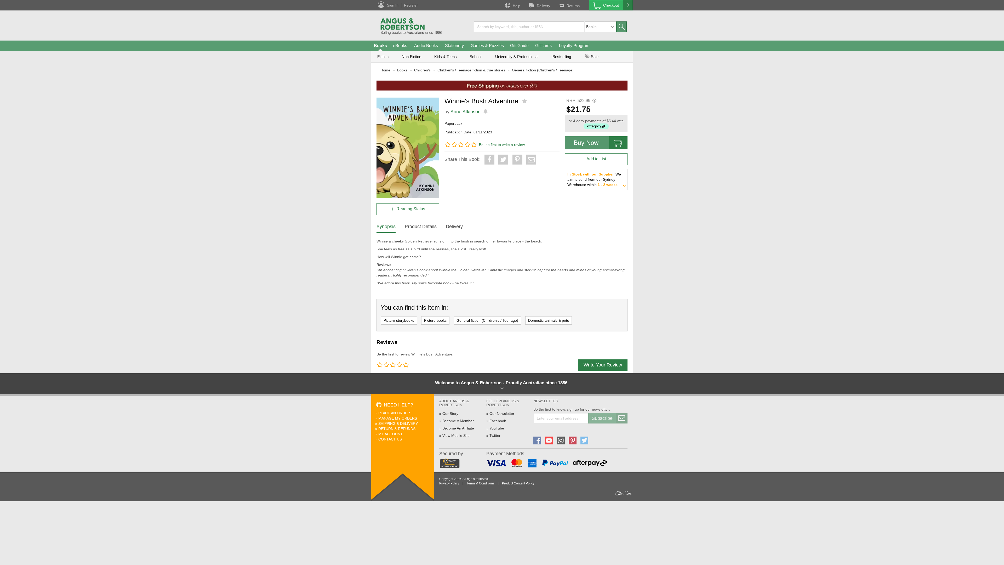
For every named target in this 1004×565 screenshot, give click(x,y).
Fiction (383, 56)
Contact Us (390, 439)
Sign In (392, 5)
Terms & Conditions (480, 483)
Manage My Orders (397, 418)
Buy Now (586, 142)
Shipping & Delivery (398, 423)
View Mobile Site (456, 435)
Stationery (454, 45)
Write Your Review (603, 365)
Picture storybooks (399, 320)
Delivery (543, 6)
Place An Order (394, 413)
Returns (573, 6)
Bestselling (561, 56)
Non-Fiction (411, 56)
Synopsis (386, 226)
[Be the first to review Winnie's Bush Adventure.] (525, 101)
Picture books (435, 320)
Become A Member (458, 421)
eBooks (400, 45)
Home (385, 70)
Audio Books (426, 45)
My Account (390, 434)
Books (380, 45)
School (475, 56)
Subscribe (602, 418)
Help (516, 6)
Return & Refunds (396, 429)
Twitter (494, 435)
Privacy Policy (449, 483)
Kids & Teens (445, 56)
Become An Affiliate (458, 428)
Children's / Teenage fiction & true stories (471, 70)
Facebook (497, 421)
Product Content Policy (518, 483)
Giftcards (543, 45)
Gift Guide (519, 45)
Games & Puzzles (487, 45)
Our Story (450, 413)
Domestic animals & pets (548, 320)
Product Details (421, 226)
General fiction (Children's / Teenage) (543, 70)
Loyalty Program (574, 45)
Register (411, 5)
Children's (422, 70)
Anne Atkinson (465, 111)
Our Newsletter (501, 413)
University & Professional (516, 56)
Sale (594, 56)
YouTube (496, 428)
